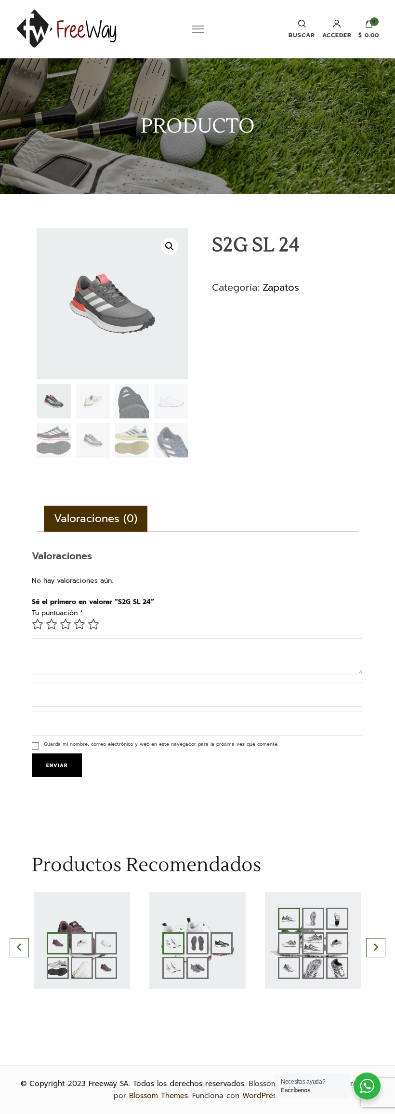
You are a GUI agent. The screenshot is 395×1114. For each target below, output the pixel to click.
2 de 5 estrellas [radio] (51, 624)
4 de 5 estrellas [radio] (79, 624)
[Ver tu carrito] (369, 26)
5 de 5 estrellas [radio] (93, 624)
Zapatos (281, 287)
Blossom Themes (158, 1095)
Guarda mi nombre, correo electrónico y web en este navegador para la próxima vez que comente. (161, 744)
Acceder (337, 34)
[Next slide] (375, 947)
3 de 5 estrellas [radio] (65, 624)
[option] (82, 947)
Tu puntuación (57, 613)
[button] (169, 246)
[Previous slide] (19, 947)
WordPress (261, 1095)
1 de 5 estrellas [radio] (37, 624)
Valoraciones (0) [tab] (95, 518)
